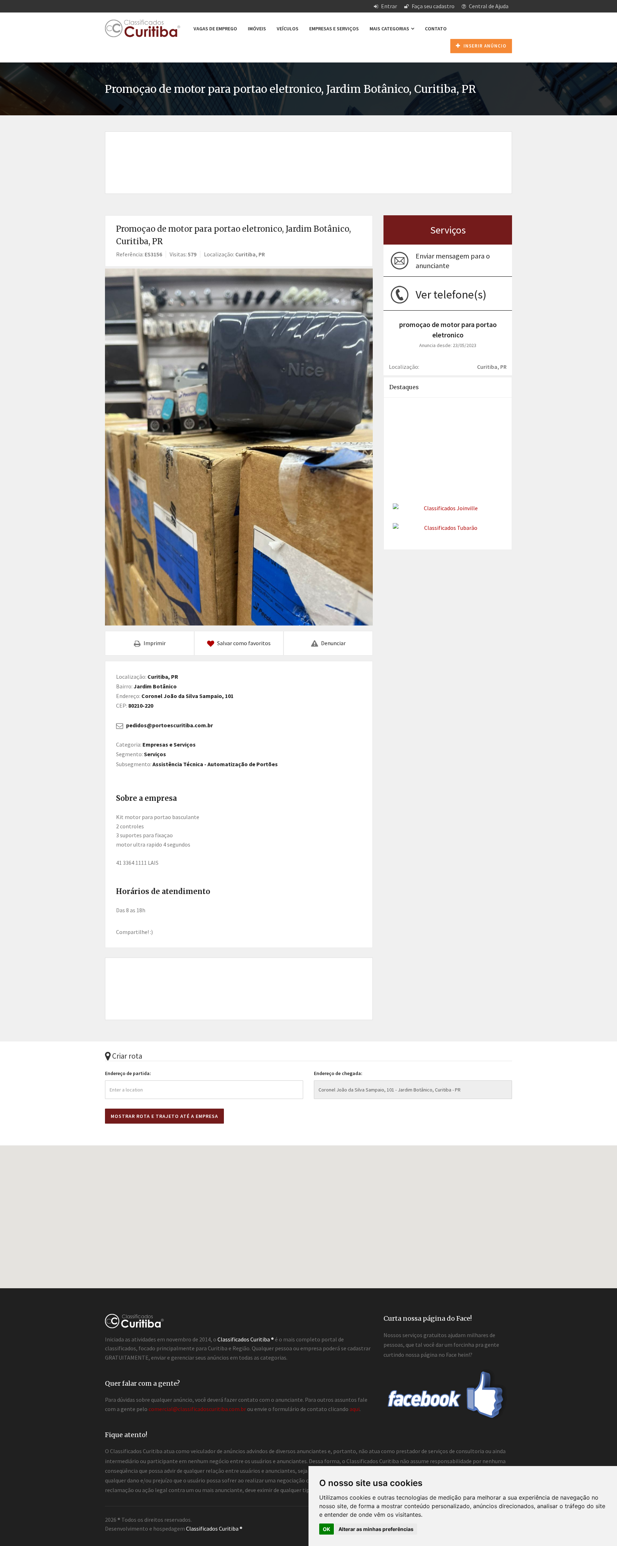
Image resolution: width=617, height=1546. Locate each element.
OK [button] (326, 1529)
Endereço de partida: (128, 1073)
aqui (355, 1408)
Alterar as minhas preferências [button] (375, 1529)
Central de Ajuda (488, 6)
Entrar (388, 6)
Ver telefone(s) (451, 294)
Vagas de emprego (215, 28)
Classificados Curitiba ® (214, 1528)
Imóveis (257, 28)
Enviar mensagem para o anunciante (453, 260)
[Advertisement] (308, 155)
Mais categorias (390, 28)
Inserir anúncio (484, 46)
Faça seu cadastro (433, 6)
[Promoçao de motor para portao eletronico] (239, 447)
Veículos (288, 28)
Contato (436, 28)
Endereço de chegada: (338, 1073)
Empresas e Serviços (334, 28)
